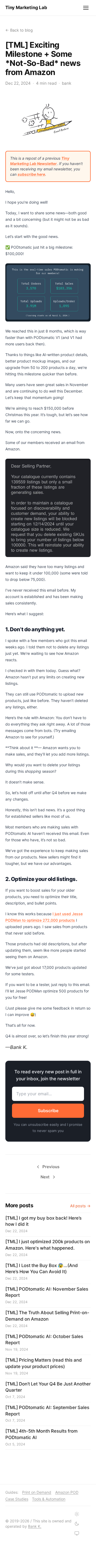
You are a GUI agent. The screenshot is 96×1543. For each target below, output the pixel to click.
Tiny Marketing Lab (26, 7)
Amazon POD (66, 1492)
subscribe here (31, 174)
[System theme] (77, 1533)
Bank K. (34, 1526)
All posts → (80, 1206)
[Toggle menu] (86, 7)
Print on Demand (36, 1492)
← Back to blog (19, 30)
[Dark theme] (77, 1523)
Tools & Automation (48, 1499)
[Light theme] (77, 1514)
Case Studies (16, 1499)
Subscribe (48, 1110)
